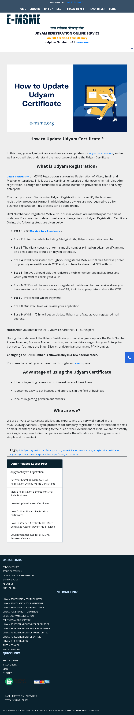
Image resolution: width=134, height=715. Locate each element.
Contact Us (9, 588)
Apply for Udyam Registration (27, 472)
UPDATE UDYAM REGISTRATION (18, 615)
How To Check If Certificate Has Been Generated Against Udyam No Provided (32, 524)
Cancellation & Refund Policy (19, 575)
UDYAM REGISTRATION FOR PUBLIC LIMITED (24, 607)
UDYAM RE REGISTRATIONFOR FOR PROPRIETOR (26, 624)
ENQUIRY (7, 673)
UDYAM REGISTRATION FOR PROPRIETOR (23, 599)
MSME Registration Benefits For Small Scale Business (32, 493)
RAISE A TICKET (53, 8)
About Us (8, 583)
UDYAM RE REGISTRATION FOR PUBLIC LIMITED (25, 632)
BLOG (112, 8)
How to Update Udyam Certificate (29, 503)
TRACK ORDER (96, 8)
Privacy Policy (11, 567)
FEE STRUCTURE (10, 660)
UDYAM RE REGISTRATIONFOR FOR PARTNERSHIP (26, 628)
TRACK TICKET (75, 8)
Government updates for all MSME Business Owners (30, 536)
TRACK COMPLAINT (12, 649)
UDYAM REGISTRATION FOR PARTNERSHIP (23, 603)
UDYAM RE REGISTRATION (15, 641)
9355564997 (75, 2)
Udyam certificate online (101, 153)
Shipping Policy (11, 579)
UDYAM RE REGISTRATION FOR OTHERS (22, 636)
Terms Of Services (12, 571)
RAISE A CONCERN (11, 645)
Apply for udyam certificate (65, 454)
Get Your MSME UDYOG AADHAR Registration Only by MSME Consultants (32, 481)
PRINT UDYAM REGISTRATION (17, 620)
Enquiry (35, 8)
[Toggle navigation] (132, 48)
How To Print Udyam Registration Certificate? (29, 513)
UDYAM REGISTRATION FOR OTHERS (20, 611)
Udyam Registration (18, 176)
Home (22, 8)
